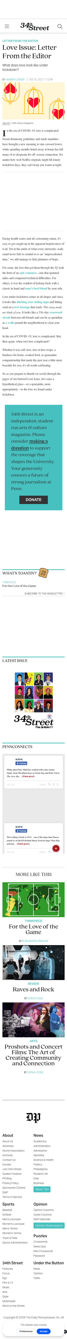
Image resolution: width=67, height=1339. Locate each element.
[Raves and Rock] (33, 962)
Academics (40, 1141)
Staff (5, 1192)
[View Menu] (7, 26)
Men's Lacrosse (11, 1219)
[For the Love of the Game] (33, 899)
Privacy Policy (10, 1183)
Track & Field (9, 1238)
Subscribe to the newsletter (44, 593)
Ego (4, 1278)
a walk (10, 322)
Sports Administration (15, 1242)
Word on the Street (13, 1305)
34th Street (12, 1263)
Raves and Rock (33, 989)
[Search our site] (60, 26)
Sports (8, 1204)
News (38, 1135)
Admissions (40, 1150)
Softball (6, 1214)
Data (36, 1178)
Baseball (7, 1210)
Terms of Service (12, 1197)
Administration (42, 1146)
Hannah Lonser (15, 79)
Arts (33, 1041)
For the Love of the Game (19, 586)
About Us (7, 1141)
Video (37, 1278)
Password (39, 1255)
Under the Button (49, 1263)
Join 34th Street (11, 1169)
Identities (39, 1155)
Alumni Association (13, 1150)
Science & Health (44, 1160)
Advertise (8, 1146)
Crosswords (40, 1241)
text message (22, 307)
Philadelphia (40, 1169)
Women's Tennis (11, 1233)
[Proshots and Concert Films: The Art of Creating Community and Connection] (33, 1019)
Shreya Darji (35, 998)
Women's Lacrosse (13, 1224)
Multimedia (8, 1301)
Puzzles (40, 1235)
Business (39, 1183)
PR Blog (7, 1178)
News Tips (42, 1189)
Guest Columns (43, 1214)
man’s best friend (36, 288)
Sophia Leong (35, 1072)
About (7, 1135)
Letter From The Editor (20, 41)
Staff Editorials (42, 1219)
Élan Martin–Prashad (35, 941)
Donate (34, 499)
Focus (6, 1273)
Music (5, 1287)
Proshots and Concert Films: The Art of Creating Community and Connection (34, 1055)
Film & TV (7, 1282)
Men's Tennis (9, 1228)
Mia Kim (6, 123)
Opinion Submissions (49, 1226)
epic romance (28, 273)
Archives (7, 1155)
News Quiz (40, 1246)
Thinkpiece (9, 582)
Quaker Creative (11, 1173)
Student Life (41, 1173)
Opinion (40, 1204)
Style (5, 1296)
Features (7, 1268)
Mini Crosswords (43, 1251)
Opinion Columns (44, 1210)
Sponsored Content (13, 1187)
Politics (38, 1164)
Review (33, 984)
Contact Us (8, 1160)
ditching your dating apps (33, 302)
